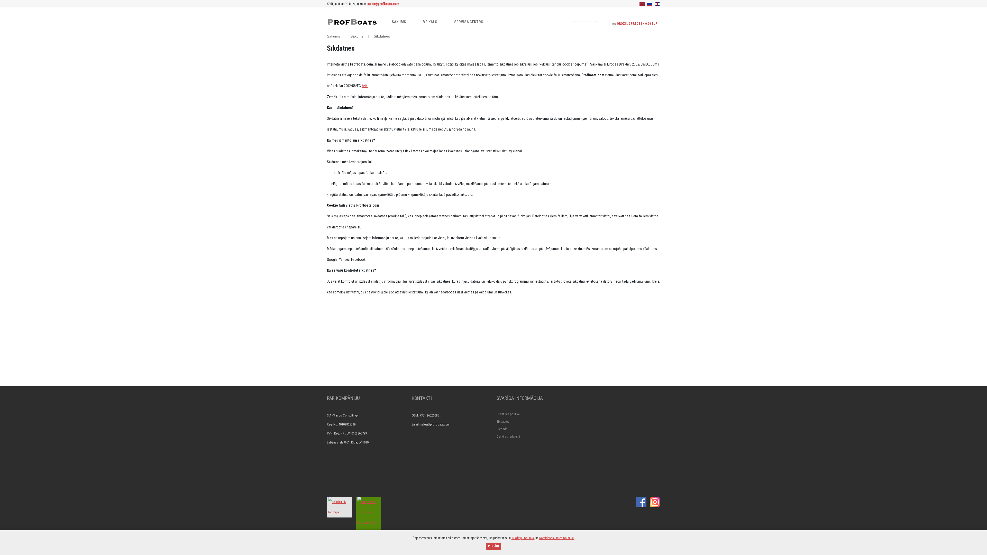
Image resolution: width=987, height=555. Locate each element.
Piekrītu (493, 546)
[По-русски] (649, 3)
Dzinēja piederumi (508, 436)
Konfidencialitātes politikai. (556, 538)
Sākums (399, 22)
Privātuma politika (508, 414)
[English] (657, 3)
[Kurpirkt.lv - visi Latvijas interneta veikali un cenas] (368, 517)
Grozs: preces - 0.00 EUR (636, 23)
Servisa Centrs (468, 22)
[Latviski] (642, 3)
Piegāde (502, 429)
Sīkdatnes (503, 421)
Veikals (430, 22)
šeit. (365, 86)
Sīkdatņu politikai (523, 538)
